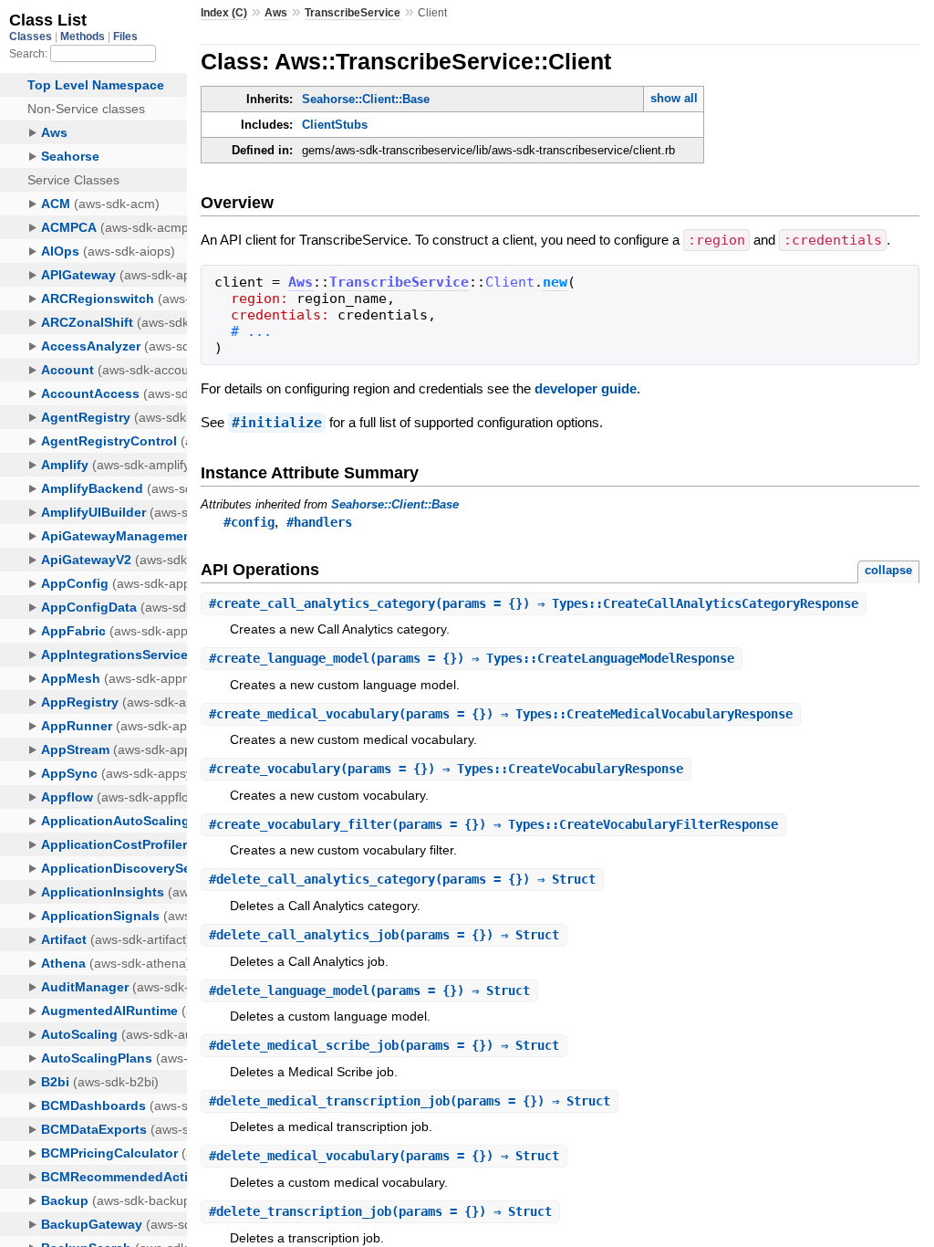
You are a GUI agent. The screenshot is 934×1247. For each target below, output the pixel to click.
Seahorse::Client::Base (366, 99)
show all (674, 98)
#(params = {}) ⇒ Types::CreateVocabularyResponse (446, 768)
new (555, 282)
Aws (276, 12)
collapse (888, 570)
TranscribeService (352, 12)
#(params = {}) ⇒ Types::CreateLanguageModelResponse (471, 658)
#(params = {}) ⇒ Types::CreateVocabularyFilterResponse (493, 824)
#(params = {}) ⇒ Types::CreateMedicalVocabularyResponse (501, 714)
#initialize (277, 422)
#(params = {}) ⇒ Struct (402, 879)
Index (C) (224, 12)
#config (249, 522)
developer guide (585, 388)
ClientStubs (335, 124)
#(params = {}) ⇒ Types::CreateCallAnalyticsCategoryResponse (533, 603)
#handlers (319, 522)
